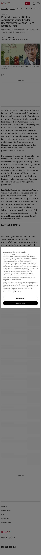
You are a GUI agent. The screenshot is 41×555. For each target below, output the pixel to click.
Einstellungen (20, 298)
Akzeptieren (20, 303)
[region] (20, 277)
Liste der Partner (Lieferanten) (12, 292)
